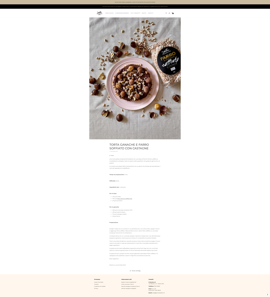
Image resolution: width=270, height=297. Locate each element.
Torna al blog (136, 271)
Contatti (96, 284)
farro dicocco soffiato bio (124, 198)
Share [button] (112, 155)
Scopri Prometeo (98, 282)
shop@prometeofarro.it (158, 292)
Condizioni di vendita (99, 286)
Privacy (96, 288)
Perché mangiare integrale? (128, 288)
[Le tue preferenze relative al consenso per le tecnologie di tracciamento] (267, 294)
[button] (166, 13)
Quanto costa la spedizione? (128, 282)
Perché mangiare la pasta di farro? (130, 286)
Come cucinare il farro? (127, 284)
